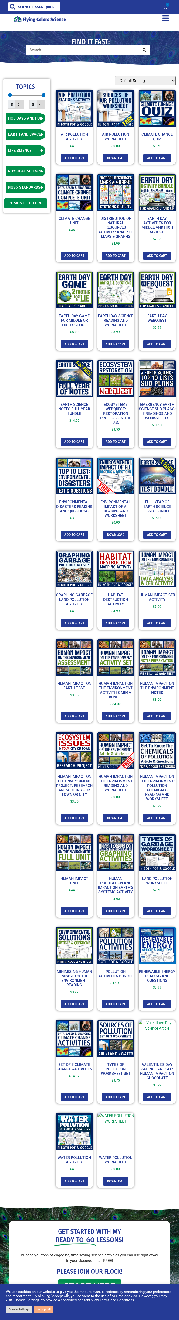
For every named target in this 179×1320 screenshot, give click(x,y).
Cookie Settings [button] (19, 1309)
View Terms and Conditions (112, 1300)
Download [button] (115, 158)
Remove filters (25, 203)
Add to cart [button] (74, 158)
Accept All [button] (44, 1309)
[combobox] (34, 6)
